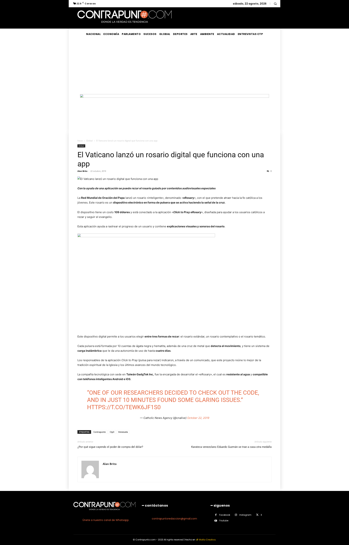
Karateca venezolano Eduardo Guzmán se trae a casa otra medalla (231, 447)
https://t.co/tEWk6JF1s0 (124, 407)
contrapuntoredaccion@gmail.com (174, 518)
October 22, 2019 (198, 418)
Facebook (224, 514)
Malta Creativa (207, 539)
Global (89, 140)
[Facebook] (216, 515)
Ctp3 (112, 432)
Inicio (80, 140)
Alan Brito (82, 171)
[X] (257, 515)
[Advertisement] (174, 66)
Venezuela (123, 432)
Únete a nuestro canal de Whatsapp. (106, 520)
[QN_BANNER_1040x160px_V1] (174, 96)
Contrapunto (99, 432)
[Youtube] (216, 520)
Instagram (245, 514)
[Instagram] (236, 515)
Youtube (223, 520)
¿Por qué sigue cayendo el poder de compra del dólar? (110, 447)
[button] (275, 3)
